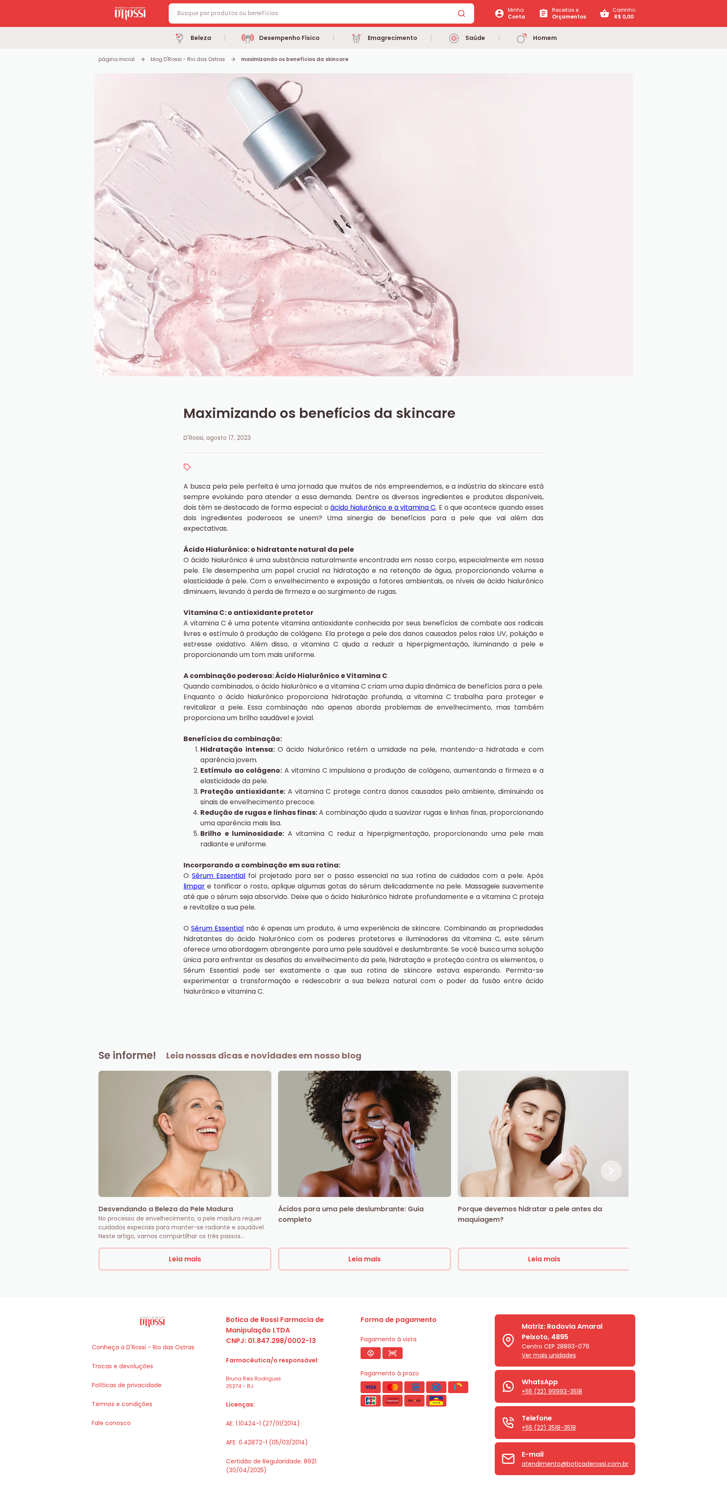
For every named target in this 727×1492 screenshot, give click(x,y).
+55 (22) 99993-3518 (552, 1391)
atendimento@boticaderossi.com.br (575, 1464)
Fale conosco (111, 1423)
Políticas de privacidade (127, 1385)
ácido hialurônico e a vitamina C (382, 507)
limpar (194, 886)
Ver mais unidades (549, 1355)
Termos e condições (122, 1404)
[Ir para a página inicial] (130, 13)
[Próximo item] (611, 1170)
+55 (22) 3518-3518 (549, 1427)
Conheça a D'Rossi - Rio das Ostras (143, 1347)
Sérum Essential (218, 875)
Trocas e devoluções (122, 1366)
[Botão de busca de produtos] (461, 13)
